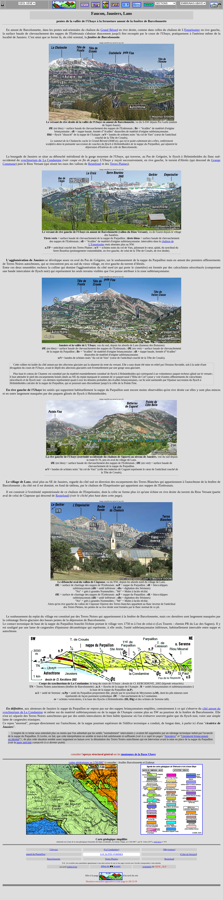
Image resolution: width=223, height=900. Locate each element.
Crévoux (54, 849)
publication (157, 842)
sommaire (147, 866)
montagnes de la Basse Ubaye (138, 754)
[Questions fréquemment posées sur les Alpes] (115, 3)
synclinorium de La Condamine (41, 160)
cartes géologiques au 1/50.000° (86, 762)
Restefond (94, 164)
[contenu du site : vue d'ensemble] (95, 6)
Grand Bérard (109, 30)
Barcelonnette (53, 859)
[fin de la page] (2, 3)
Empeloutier (192, 30)
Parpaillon (40, 854)
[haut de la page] (219, 3)
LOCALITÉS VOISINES (111, 854)
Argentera (170, 736)
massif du (31, 854)
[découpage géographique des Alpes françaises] (106, 2)
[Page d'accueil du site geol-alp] (64, 4)
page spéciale (24, 742)
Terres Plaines (119, 164)
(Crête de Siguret (188, 854)
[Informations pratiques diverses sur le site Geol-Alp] (85, 5)
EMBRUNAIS (72, 867)
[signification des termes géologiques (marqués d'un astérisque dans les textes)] (125, 6)
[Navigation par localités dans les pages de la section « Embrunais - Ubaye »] (214, 6)
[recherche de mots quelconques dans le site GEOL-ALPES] (148, 3)
